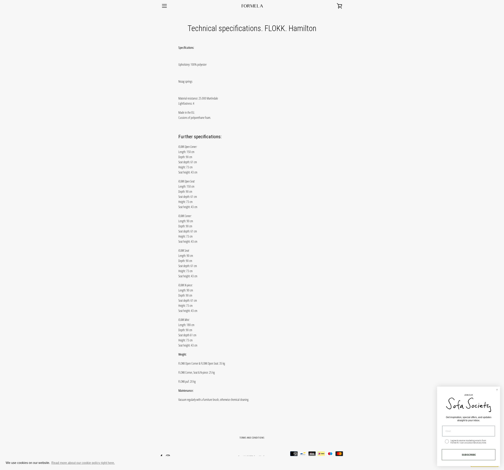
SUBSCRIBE (469, 454)
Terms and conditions (252, 437)
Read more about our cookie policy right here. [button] (83, 462)
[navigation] (164, 6)
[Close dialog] (497, 389)
